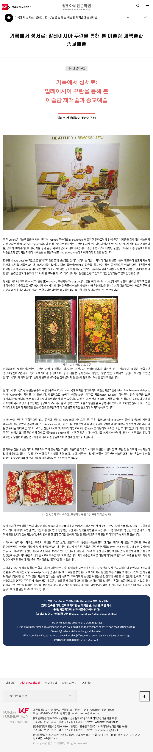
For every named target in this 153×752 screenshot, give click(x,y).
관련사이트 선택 (17, 695)
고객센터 (86, 683)
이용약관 (10, 683)
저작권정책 (51, 683)
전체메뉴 (147, 6)
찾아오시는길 (69, 683)
